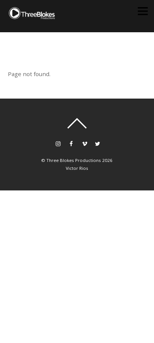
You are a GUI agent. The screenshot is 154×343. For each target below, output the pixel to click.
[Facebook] (71, 143)
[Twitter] (97, 143)
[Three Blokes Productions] (32, 16)
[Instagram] (58, 143)
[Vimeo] (84, 143)
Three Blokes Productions (73, 160)
